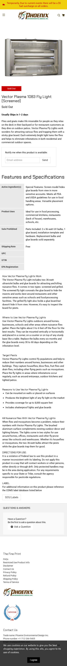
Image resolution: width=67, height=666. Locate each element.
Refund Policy (9, 575)
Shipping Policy (10, 579)
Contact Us (8, 569)
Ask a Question (22, 526)
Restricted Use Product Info (16, 562)
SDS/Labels (11, 497)
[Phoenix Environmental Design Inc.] (33, 15)
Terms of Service (11, 582)
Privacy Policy (10, 572)
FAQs (5, 559)
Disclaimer (8, 565)
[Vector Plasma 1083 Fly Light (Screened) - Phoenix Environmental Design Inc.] (33, 57)
